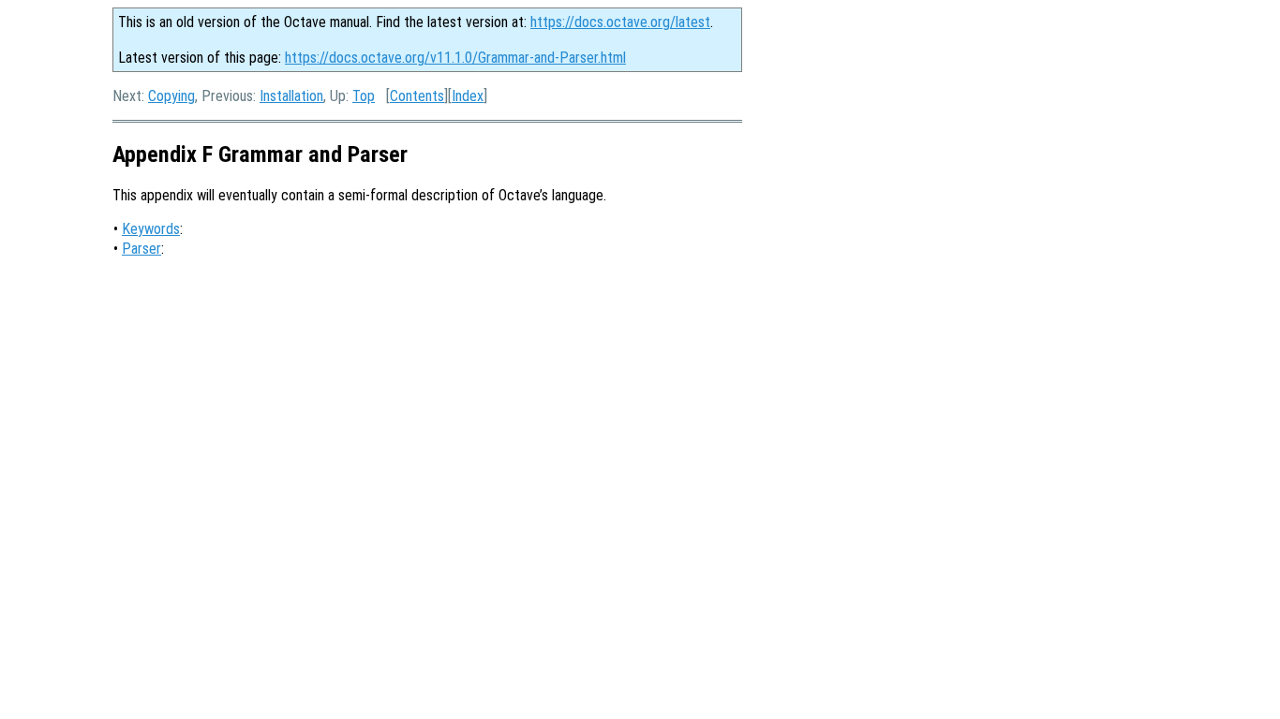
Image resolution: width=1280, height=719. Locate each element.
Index (468, 96)
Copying (171, 96)
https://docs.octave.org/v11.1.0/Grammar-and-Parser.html (455, 57)
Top (363, 96)
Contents (417, 96)
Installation (291, 96)
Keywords (151, 229)
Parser (141, 248)
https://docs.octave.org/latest (620, 22)
